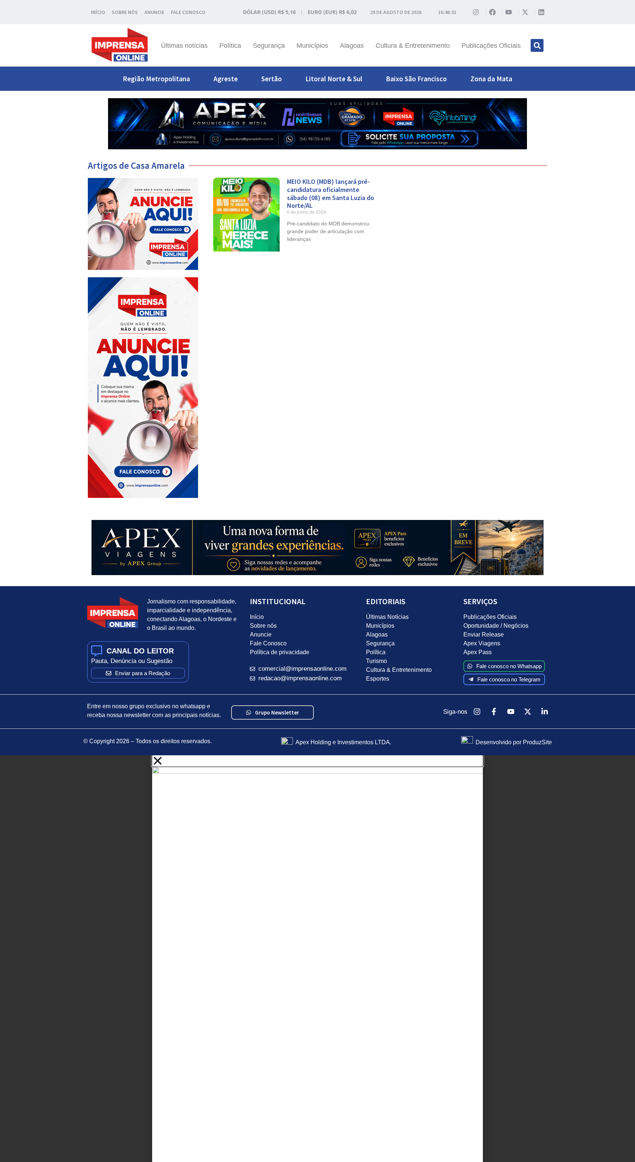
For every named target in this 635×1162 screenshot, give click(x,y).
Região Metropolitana (156, 78)
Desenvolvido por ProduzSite (514, 742)
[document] (317, 958)
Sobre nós (263, 626)
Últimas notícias (184, 45)
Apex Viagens (481, 643)
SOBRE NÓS (125, 12)
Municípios (312, 45)
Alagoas (352, 45)
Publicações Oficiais (491, 45)
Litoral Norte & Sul (333, 78)
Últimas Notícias (387, 617)
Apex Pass (477, 652)
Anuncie (261, 634)
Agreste (226, 78)
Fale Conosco (268, 643)
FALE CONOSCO (188, 12)
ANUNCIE (154, 12)
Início (257, 617)
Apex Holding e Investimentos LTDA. (343, 742)
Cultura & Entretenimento (413, 45)
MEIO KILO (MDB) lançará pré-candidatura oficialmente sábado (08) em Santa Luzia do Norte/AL (330, 193)
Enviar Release (483, 634)
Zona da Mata (491, 78)
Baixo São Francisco (416, 78)
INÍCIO (98, 12)
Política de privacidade (279, 652)
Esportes (377, 679)
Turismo (376, 661)
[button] (537, 45)
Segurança (269, 45)
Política (230, 45)
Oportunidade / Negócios (495, 626)
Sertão (271, 78)
